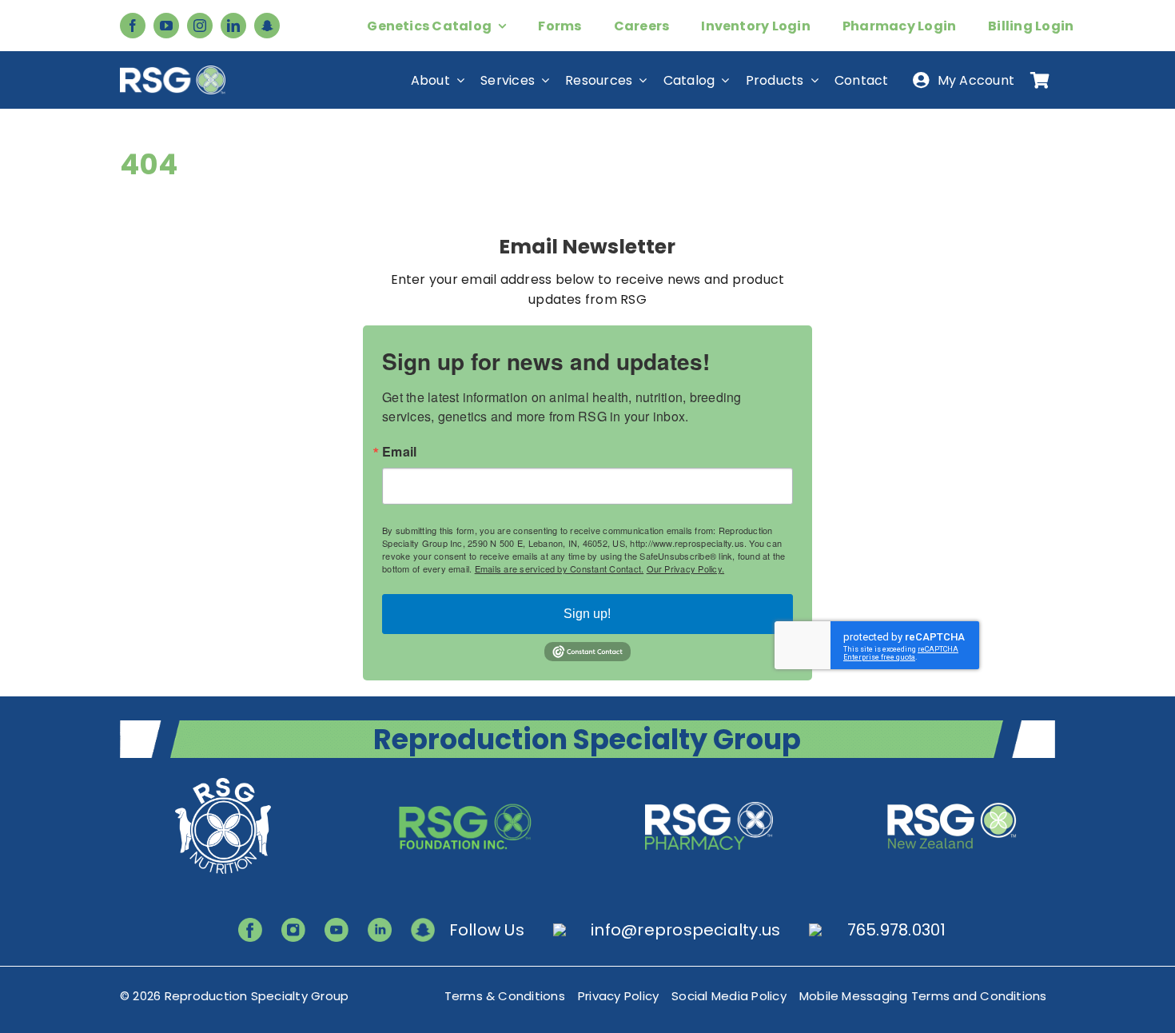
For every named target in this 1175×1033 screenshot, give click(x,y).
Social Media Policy (729, 995)
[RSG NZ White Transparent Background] (952, 780)
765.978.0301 (896, 930)
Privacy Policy (618, 995)
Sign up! (587, 613)
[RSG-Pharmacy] (709, 780)
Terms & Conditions (504, 995)
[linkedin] (233, 25)
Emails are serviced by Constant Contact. (559, 568)
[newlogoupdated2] (223, 780)
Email (399, 451)
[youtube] (166, 25)
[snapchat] (267, 25)
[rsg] (172, 71)
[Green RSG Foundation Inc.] (466, 780)
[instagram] (200, 25)
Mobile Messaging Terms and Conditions (923, 995)
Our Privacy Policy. (686, 568)
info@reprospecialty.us (685, 930)
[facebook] (132, 25)
